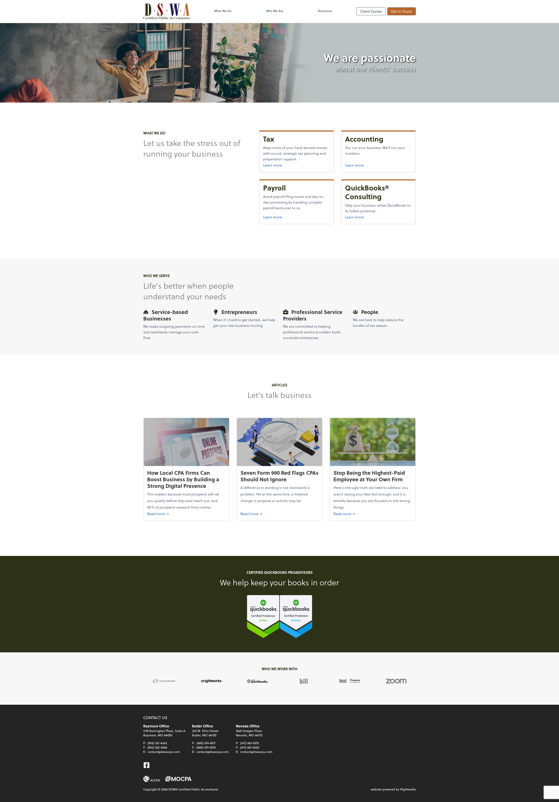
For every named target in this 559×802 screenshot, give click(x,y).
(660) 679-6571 (206, 743)
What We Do (222, 11)
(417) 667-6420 (249, 747)
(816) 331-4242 (157, 743)
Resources (325, 11)
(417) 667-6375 (249, 743)
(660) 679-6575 (206, 747)
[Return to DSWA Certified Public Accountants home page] (166, 11)
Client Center (371, 11)
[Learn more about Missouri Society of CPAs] (179, 779)
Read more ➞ (186, 513)
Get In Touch (401, 11)
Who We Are (274, 11)
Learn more (296, 165)
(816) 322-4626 (157, 747)
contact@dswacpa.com (164, 751)
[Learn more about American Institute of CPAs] (151, 779)
